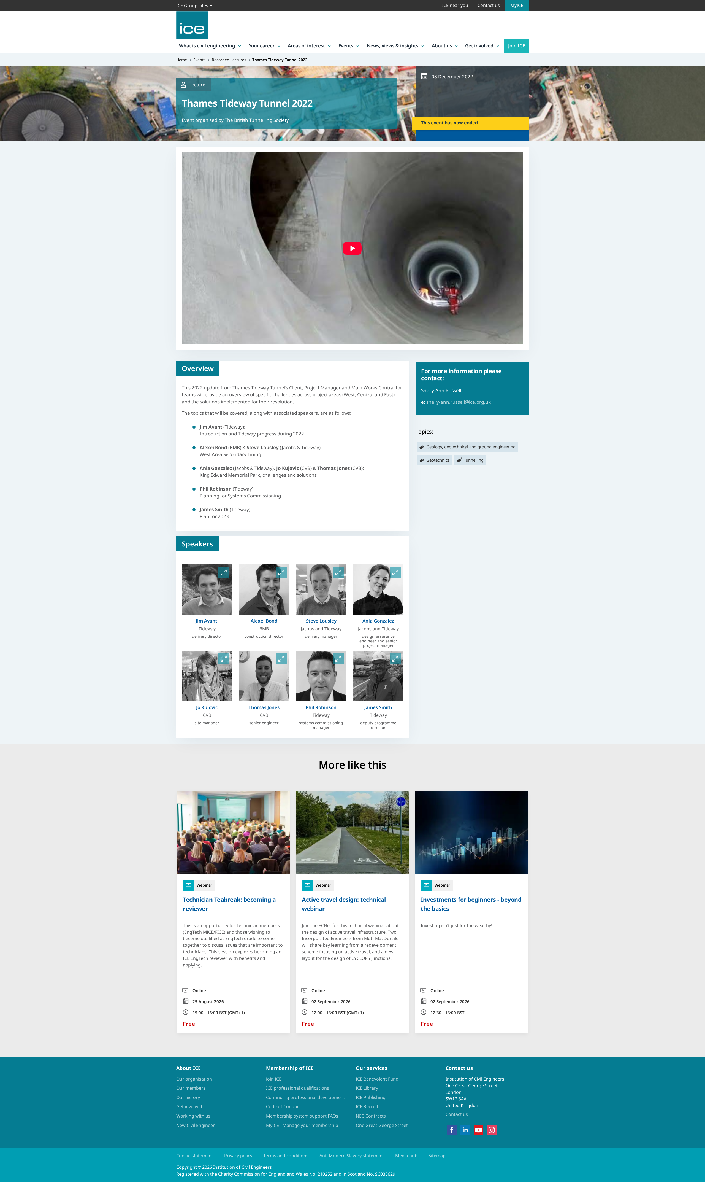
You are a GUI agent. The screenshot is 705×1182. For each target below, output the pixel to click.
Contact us (489, 5)
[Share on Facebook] (8, 565)
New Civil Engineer (195, 1125)
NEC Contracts (371, 1116)
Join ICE (516, 45)
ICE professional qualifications (297, 1088)
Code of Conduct (283, 1106)
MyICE (516, 5)
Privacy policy (238, 1156)
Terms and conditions (285, 1156)
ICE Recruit (367, 1106)
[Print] (8, 622)
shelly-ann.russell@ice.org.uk (458, 402)
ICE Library (367, 1088)
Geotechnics (437, 460)
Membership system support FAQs (302, 1116)
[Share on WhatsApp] (8, 594)
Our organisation (194, 1079)
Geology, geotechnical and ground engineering (471, 446)
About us (442, 45)
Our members (190, 1088)
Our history (188, 1097)
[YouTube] (478, 1130)
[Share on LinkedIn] (8, 579)
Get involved (479, 45)
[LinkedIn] (465, 1130)
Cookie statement (194, 1156)
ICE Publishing (371, 1097)
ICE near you (455, 5)
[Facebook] (452, 1130)
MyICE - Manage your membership (302, 1125)
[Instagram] (492, 1130)
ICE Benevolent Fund (377, 1079)
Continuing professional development (305, 1097)
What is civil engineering (207, 45)
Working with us (193, 1116)
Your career (262, 45)
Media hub (406, 1156)
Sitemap (437, 1156)
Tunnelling (474, 460)
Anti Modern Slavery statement (351, 1156)
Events (345, 45)
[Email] (8, 608)
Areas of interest (306, 45)
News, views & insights (392, 45)
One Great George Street (382, 1125)
